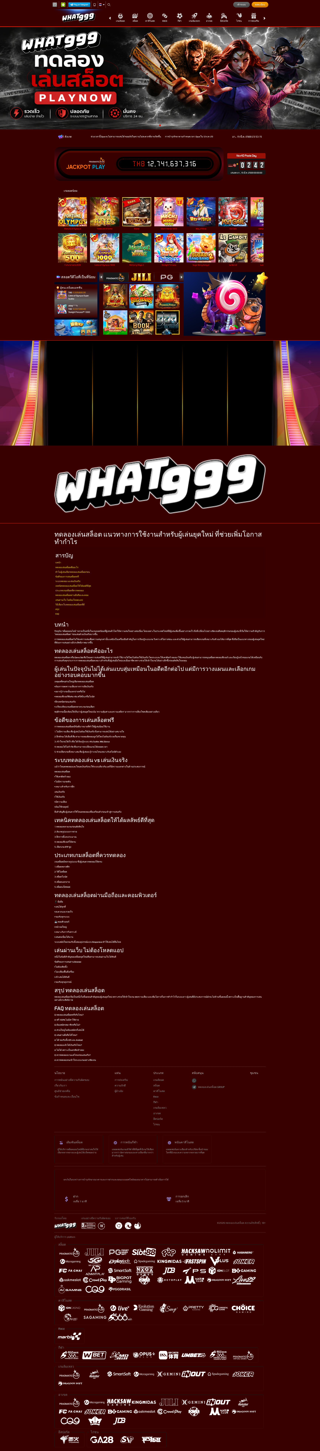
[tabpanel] (160, 78)
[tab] (115, 277)
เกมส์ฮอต (120, 21)
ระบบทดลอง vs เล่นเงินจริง (67, 581)
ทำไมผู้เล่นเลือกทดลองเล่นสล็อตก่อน (72, 572)
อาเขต (209, 21)
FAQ (57, 614)
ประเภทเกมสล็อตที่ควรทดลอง (69, 590)
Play (98, 167)
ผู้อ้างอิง (119, 1091)
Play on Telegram (81, 4)
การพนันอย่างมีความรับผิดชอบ (71, 1080)
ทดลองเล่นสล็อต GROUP (211, 1087)
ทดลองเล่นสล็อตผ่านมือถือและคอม (72, 595)
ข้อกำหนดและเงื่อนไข (66, 1096)
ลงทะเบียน (260, 4)
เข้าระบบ (241, 4)
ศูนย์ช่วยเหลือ (62, 1091)
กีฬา (180, 21)
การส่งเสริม (253, 21)
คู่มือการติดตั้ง (305, 400)
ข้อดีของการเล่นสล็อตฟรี (67, 576)
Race (164, 21)
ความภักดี (120, 1085)
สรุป (57, 609)
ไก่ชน (239, 21)
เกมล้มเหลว (194, 21)
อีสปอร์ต (224, 21)
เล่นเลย (75, 211)
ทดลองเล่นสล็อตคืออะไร (66, 567)
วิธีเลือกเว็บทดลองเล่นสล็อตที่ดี (70, 604)
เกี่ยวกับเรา (60, 1085)
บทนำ (58, 562)
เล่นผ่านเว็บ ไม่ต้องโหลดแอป (69, 600)
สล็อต (135, 21)
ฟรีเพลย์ (117, 292)
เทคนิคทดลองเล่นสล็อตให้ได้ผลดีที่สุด (73, 586)
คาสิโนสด (150, 21)
